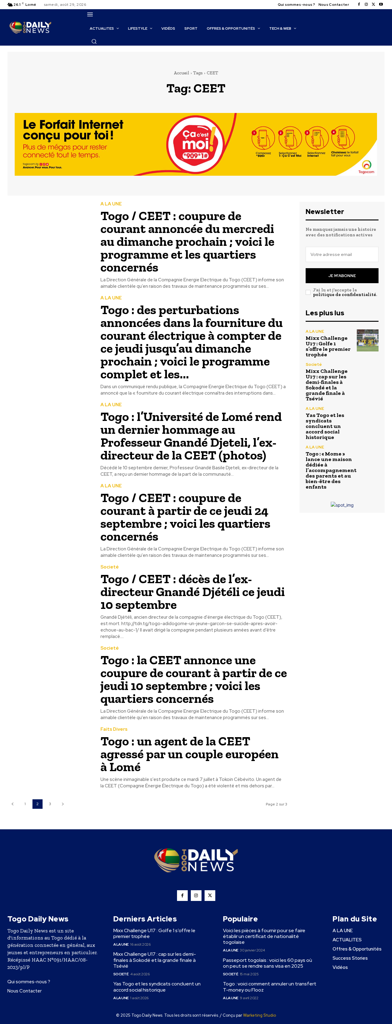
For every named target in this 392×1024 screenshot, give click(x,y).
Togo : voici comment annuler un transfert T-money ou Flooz (269, 987)
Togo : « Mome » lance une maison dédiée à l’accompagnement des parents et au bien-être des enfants (331, 470)
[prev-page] (12, 804)
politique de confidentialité (344, 294)
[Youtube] (381, 4)
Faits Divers (113, 729)
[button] (94, 41)
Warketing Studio (259, 1015)
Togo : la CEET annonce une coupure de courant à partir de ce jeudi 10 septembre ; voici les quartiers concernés (193, 679)
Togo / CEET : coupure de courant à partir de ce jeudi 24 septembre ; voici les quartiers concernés (185, 517)
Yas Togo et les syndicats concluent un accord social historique (325, 426)
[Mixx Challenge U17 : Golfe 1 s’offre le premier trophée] (368, 340)
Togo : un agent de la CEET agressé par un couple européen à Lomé (189, 754)
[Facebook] (359, 4)
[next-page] (63, 804)
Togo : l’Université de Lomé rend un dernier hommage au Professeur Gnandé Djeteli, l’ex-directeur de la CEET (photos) (191, 436)
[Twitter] (373, 4)
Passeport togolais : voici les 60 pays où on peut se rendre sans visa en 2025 (267, 963)
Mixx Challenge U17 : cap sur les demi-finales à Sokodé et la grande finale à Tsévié (327, 385)
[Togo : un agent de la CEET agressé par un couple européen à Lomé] (49, 754)
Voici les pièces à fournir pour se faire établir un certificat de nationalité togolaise (264, 936)
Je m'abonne (342, 275)
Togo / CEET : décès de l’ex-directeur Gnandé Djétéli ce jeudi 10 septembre (192, 591)
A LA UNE (111, 204)
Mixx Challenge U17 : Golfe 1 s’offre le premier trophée (328, 346)
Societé (109, 567)
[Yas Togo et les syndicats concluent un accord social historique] (368, 417)
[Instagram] (366, 4)
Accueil (181, 73)
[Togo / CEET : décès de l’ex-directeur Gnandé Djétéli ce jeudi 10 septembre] (49, 591)
